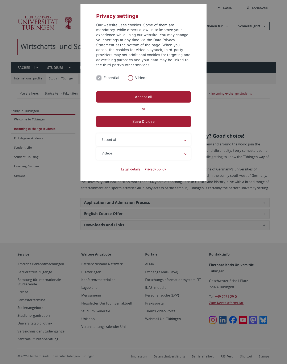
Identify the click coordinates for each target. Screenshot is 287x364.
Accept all (143, 97)
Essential (111, 78)
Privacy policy (155, 169)
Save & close (143, 121)
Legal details (130, 169)
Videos (141, 78)
